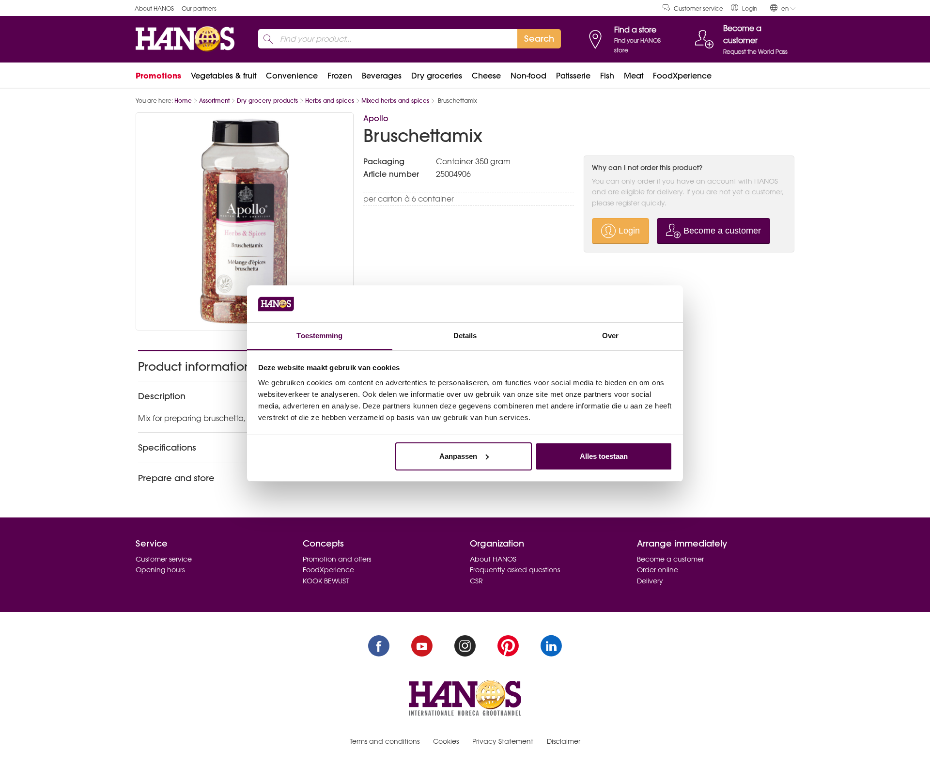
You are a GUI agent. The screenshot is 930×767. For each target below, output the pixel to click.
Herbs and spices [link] (329, 100)
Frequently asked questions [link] (515, 570)
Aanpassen (458, 456)
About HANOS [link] (154, 8)
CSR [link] (476, 581)
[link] (744, 8)
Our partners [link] (199, 8)
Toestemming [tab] (319, 335)
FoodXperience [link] (682, 75)
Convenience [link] (292, 75)
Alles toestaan (604, 456)
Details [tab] (465, 335)
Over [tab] (610, 335)
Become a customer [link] (670, 559)
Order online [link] (657, 570)
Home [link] (183, 100)
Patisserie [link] (573, 75)
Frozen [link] (339, 75)
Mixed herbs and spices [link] (395, 100)
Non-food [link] (528, 75)
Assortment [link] (214, 100)
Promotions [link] (158, 75)
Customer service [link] (698, 8)
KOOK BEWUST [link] (326, 581)
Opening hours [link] (160, 570)
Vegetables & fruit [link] (223, 75)
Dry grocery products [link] (267, 100)
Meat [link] (633, 75)
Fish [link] (607, 75)
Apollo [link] (375, 118)
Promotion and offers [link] (337, 559)
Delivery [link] (650, 581)
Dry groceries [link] (436, 75)
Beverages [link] (382, 75)
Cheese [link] (486, 75)
